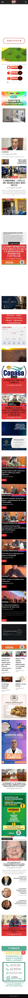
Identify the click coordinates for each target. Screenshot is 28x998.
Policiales (14, 177)
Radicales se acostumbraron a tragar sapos (14, 930)
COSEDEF (5, 152)
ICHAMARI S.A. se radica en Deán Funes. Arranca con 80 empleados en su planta (14, 784)
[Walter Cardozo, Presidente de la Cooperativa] (14, 571)
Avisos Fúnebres (14, 859)
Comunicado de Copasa (14, 381)
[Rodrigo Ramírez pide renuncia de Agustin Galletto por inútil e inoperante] (14, 462)
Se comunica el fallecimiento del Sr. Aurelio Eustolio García (20, 902)
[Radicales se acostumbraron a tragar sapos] (14, 921)
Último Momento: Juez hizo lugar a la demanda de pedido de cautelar (14, 251)
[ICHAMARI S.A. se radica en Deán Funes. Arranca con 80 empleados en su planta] (14, 775)
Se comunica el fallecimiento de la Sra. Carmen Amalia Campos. (14, 864)
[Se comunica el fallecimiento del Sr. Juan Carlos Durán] (7, 881)
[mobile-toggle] (2, 2)
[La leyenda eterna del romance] (7, 679)
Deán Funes (6, 495)
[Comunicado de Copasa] (14, 372)
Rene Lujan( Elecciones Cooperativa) (21, 161)
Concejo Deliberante (12, 404)
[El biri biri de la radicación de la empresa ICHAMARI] (14, 545)
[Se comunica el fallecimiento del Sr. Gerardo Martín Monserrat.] (7, 893)
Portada (4, 149)
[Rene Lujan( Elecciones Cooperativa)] (5, 161)
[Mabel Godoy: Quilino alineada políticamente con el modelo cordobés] (21, 654)
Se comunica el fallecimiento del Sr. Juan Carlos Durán (19, 878)
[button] (26, 2)
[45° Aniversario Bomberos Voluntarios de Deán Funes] (14, 597)
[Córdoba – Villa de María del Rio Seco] (14, 172)
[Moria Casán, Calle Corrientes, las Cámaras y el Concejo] (14, 399)
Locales (18, 655)
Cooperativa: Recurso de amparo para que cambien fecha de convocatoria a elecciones (6, 664)
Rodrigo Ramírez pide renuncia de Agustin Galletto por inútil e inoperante (13, 472)
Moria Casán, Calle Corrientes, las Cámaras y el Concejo (14, 411)
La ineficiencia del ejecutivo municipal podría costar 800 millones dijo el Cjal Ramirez (14, 528)
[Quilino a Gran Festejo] (21, 679)
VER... (4, 480)
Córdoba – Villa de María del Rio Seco (14, 182)
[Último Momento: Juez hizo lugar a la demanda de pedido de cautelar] (14, 238)
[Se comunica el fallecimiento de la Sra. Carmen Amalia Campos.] (14, 851)
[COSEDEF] (14, 144)
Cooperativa (14, 243)
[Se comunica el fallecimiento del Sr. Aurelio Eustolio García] (7, 905)
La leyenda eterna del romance (5, 686)
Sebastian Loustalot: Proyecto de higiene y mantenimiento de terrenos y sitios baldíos (14, 500)
